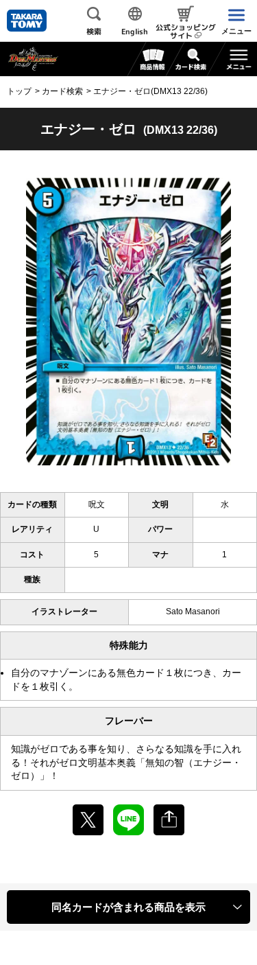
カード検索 (62, 91)
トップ (19, 91)
